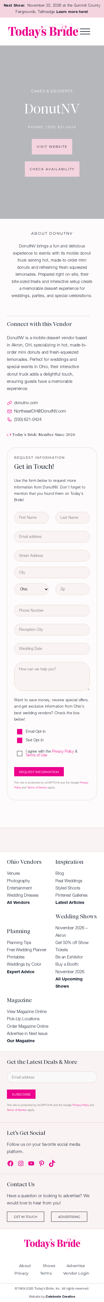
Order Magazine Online (27, 1026)
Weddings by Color (24, 964)
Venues (13, 873)
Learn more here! (72, 12)
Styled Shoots (67, 888)
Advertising (69, 1217)
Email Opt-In (36, 732)
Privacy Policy (63, 751)
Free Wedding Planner (27, 949)
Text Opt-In (35, 740)
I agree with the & (51, 754)
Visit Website (52, 146)
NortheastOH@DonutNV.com (40, 411)
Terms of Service (37, 787)
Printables (16, 957)
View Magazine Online (27, 1011)
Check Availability (52, 169)
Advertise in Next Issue (27, 1033)
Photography (18, 880)
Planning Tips (19, 942)
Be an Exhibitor (69, 957)
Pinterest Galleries (71, 895)
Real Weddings (68, 880)
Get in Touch (25, 1217)
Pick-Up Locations (23, 1018)
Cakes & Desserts (52, 91)
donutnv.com (26, 402)
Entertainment (19, 888)
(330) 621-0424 (61, 127)
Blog (59, 873)
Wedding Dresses (22, 895)
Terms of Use (36, 755)
